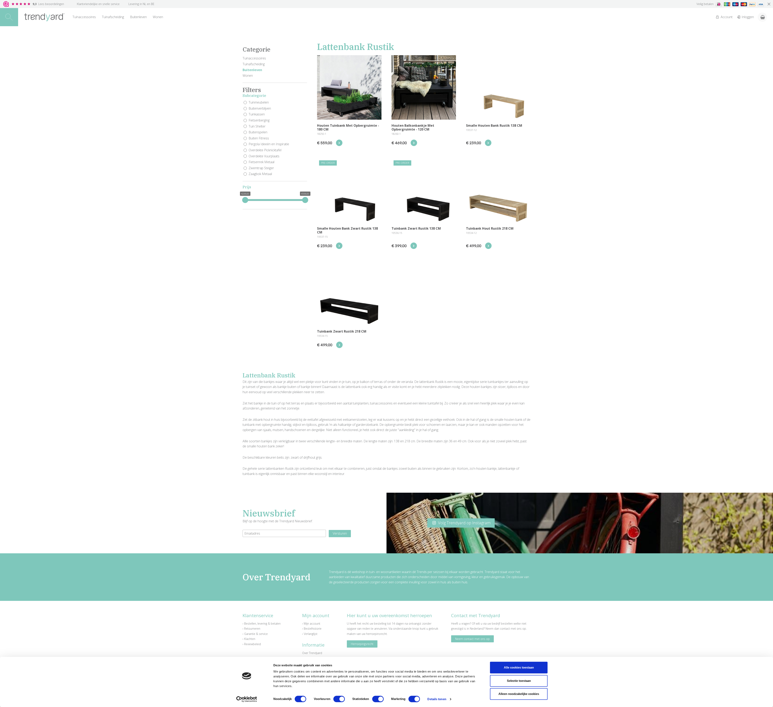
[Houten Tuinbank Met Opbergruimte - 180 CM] (339, 143)
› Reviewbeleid (252, 644)
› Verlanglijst (309, 634)
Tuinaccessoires (84, 17)
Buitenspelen (258, 132)
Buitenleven (138, 17)
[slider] (245, 200)
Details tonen (436, 699)
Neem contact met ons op (472, 639)
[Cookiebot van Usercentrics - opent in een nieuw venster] (246, 699)
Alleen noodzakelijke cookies (518, 694)
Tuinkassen (257, 114)
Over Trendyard (312, 653)
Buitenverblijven (260, 108)
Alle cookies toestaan (519, 667)
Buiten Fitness (259, 138)
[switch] (339, 699)
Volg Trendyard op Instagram (464, 523)
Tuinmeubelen (259, 102)
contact (505, 628)
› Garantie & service (255, 634)
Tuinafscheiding (113, 17)
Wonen (158, 17)
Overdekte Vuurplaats (264, 156)
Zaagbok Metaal (260, 174)
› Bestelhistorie (311, 628)
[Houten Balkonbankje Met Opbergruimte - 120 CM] (414, 143)
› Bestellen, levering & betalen (262, 623)
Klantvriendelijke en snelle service (98, 4)
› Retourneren (251, 628)
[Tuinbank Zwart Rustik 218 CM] (339, 345)
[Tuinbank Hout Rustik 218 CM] (488, 246)
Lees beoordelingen (48, 4)
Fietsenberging (259, 120)
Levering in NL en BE (141, 4)
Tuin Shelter (257, 126)
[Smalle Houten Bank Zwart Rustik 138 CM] (339, 246)
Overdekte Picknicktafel (265, 150)
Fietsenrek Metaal (261, 162)
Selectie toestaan (519, 680)
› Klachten (249, 639)
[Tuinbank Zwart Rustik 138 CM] (413, 246)
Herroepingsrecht (362, 644)
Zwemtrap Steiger (261, 168)
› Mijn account (311, 623)
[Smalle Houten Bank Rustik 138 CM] (488, 143)
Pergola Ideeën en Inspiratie (269, 144)
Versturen (340, 533)
